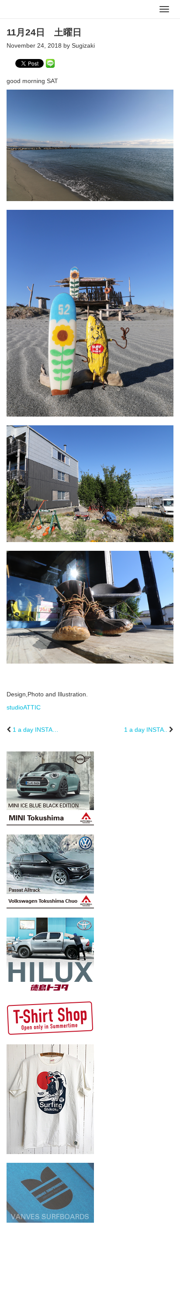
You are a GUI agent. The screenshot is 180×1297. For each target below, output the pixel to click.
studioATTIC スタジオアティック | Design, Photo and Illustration (41, 9)
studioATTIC (24, 707)
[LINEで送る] (50, 62)
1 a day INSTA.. (145, 729)
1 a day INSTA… (36, 729)
